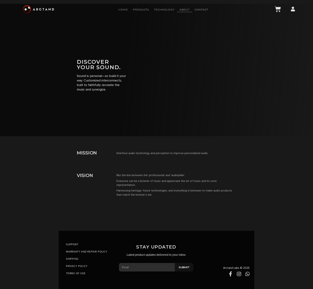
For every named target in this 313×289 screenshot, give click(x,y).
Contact (201, 9)
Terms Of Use (76, 273)
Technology (164, 9)
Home (123, 9)
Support (72, 244)
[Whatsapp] (247, 273)
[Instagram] (239, 273)
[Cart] (277, 9)
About (184, 9)
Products (141, 9)
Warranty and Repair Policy (86, 251)
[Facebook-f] (230, 273)
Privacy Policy (77, 266)
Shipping (72, 259)
